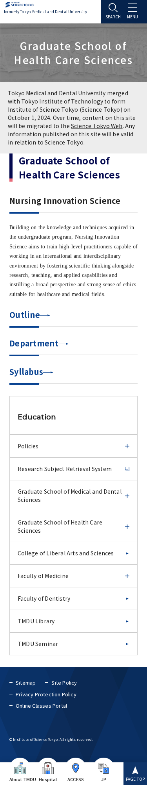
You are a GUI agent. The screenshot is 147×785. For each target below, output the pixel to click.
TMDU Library (36, 621)
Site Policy (64, 682)
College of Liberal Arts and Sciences (66, 553)
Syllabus (26, 371)
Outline (24, 314)
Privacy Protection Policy (46, 694)
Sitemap (26, 682)
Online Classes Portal (41, 705)
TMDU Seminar (38, 644)
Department (33, 343)
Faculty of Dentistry (44, 598)
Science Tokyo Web (97, 126)
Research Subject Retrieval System (65, 469)
